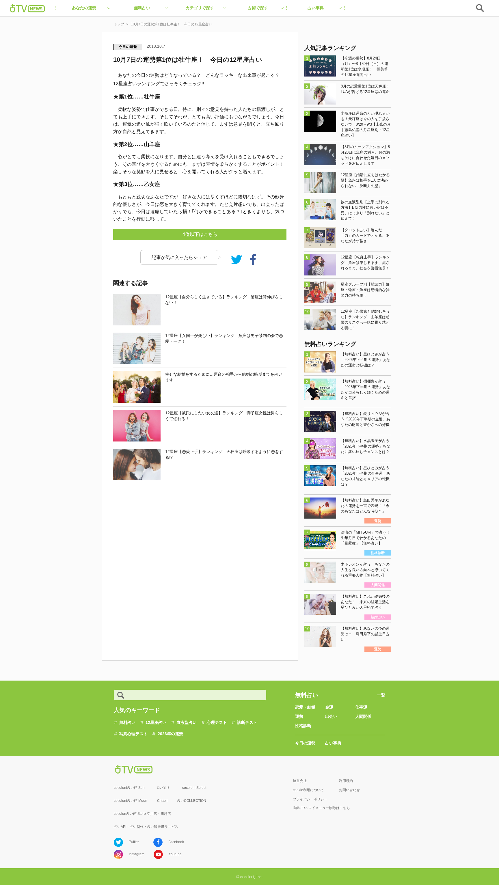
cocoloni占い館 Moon (130, 801)
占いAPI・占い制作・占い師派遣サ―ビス (146, 827)
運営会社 (300, 781)
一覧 (381, 695)
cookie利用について (308, 790)
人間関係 (363, 716)
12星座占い (156, 722)
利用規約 (346, 781)
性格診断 (303, 725)
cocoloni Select (194, 788)
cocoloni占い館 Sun (129, 788)
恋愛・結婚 (305, 707)
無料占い (127, 722)
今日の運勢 (128, 47)
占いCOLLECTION (191, 801)
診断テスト (247, 722)
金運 (329, 707)
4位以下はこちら (200, 234)
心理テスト (217, 722)
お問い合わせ (349, 790)
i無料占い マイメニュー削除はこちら (321, 808)
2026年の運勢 (170, 733)
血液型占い (186, 722)
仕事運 (361, 707)
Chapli (162, 801)
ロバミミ (163, 788)
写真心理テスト (133, 733)
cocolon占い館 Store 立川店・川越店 (142, 814)
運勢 (299, 716)
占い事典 (333, 743)
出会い (331, 716)
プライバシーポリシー (310, 799)
